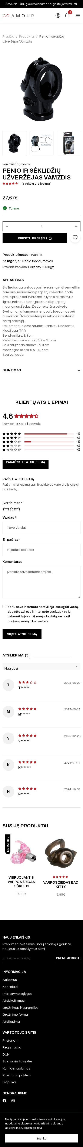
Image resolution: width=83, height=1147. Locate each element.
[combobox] (42, 666)
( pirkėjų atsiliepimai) (36, 183)
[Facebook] (4, 1101)
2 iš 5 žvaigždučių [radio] (6, 509)
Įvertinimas (13, 503)
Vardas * (9, 517)
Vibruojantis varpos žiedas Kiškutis (21, 882)
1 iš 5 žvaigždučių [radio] (4, 509)
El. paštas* (11, 539)
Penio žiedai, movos (16, 164)
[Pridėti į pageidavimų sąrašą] (38, 842)
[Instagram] (13, 1101)
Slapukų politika (31, 1128)
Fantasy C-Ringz (41, 267)
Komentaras (12, 562)
